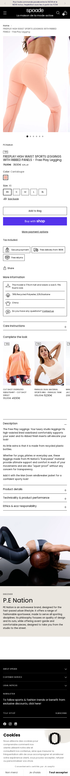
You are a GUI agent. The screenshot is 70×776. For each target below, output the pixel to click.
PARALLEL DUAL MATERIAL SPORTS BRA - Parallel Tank (48, 391)
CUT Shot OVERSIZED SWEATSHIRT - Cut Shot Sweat (14, 392)
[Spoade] (35, 10)
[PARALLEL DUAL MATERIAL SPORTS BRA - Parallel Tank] (49, 363)
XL (42, 192)
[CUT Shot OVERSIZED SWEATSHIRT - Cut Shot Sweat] (17, 363)
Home (6, 25)
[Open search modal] (57, 12)
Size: (7, 185)
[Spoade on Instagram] (10, 724)
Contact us (48, 311)
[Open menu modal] (4, 12)
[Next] (65, 3)
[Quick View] (28, 381)
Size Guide (13, 198)
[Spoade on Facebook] (5, 724)
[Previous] (5, 3)
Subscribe (61, 713)
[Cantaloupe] (5, 177)
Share (10, 268)
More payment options (35, 231)
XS (7, 192)
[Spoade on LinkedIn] (16, 724)
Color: (13, 171)
